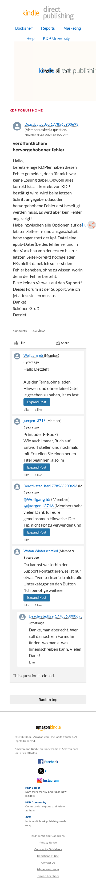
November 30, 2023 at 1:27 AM (46, 135)
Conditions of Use (48, 855)
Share (65, 343)
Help (30, 38)
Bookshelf (24, 28)
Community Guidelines (48, 849)
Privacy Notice (48, 842)
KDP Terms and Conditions (48, 835)
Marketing (72, 28)
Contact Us (48, 862)
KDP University (56, 38)
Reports (48, 28)
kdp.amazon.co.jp (48, 869)
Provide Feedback (48, 876)
